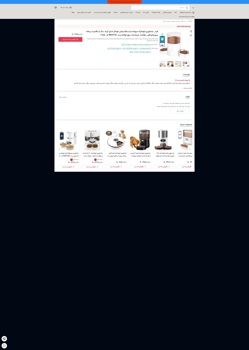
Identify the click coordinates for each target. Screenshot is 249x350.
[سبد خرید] (55, 7)
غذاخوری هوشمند (145, 48)
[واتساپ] (4, 345)
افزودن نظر (62, 97)
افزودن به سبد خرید (69, 39)
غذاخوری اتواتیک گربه (114, 48)
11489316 (190, 21)
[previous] (190, 149)
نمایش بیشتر (188, 88)
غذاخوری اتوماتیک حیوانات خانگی (140, 52)
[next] (59, 149)
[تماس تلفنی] (4, 338)
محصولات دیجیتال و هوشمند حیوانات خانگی (174, 21)
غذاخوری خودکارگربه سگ (130, 48)
